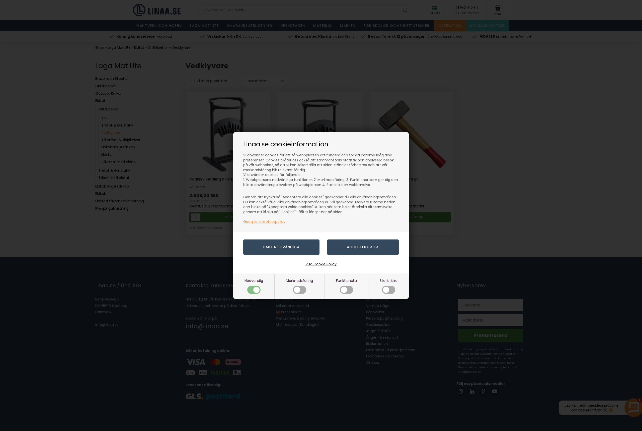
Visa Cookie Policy (321, 264)
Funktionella (346, 280)
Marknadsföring (299, 280)
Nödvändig (254, 280)
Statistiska (388, 280)
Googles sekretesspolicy (264, 221)
